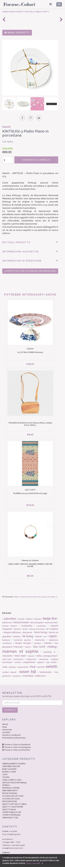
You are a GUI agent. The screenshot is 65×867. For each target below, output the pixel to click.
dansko (17, 629)
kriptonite (40, 640)
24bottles (9, 618)
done (25, 629)
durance (27, 632)
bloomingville (37, 622)
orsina (18, 662)
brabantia (26, 625)
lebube (48, 643)
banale (37, 619)
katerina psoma (22, 640)
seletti (51, 666)
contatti (6, 732)
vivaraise (28, 675)
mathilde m (49, 652)
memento (7, 656)
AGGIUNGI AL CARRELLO (36, 160)
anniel (21, 619)
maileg (52, 646)
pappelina (29, 662)
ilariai (38, 636)
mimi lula (6, 659)
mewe (31, 656)
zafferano (40, 676)
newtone (43, 659)
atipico (29, 619)
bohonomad (51, 622)
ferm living (40, 632)
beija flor (50, 618)
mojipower (31, 659)
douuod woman (37, 629)
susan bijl (27, 671)
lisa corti (39, 646)
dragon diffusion (12, 632)
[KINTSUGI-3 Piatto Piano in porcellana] (30, 68)
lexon (28, 647)
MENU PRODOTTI (18, 32)
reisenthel (23, 667)
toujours (17, 676)
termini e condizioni (11, 735)
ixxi (45, 636)
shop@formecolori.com (12, 848)
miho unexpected (46, 655)
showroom (7, 729)
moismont (18, 659)
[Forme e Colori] (19, 5)
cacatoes (41, 626)
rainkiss (12, 667)
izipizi (53, 636)
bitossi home (21, 622)
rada (4, 667)
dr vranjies (52, 629)
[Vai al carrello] (50, 4)
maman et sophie (20, 651)
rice (33, 666)
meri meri (20, 655)
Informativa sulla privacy (14, 738)
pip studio (51, 662)
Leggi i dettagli (33, 863)
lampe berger (23, 643)
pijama (40, 662)
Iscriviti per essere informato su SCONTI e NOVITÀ (26, 694)
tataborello (45, 672)
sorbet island (9, 672)
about (5, 724)
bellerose (7, 622)
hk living (28, 636)
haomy (16, 636)
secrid (40, 667)
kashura (6, 640)
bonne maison (9, 626)
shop (4, 727)
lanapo (37, 643)
